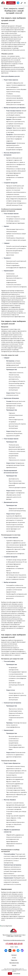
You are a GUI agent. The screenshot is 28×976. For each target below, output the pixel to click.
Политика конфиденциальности (14, 940)
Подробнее (16, 973)
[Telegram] (18, 3)
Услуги (14, 965)
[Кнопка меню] (25, 2)
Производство (14, 962)
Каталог (14, 955)
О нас (14, 957)
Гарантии (14, 960)
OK (10, 973)
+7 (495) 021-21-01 (14, 943)
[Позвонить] (21, 3)
